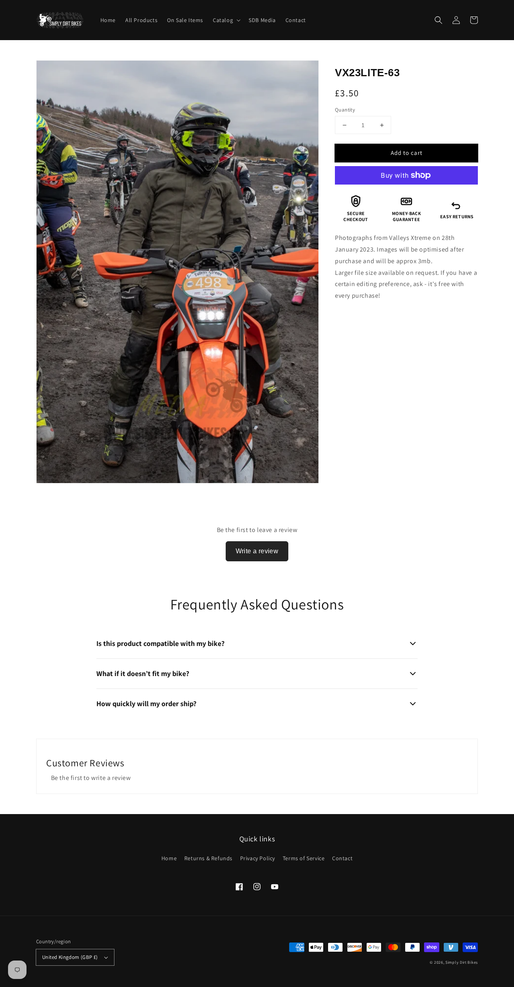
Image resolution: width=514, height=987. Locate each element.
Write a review (257, 551)
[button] (438, 20)
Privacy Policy (257, 858)
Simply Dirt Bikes (461, 962)
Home (169, 858)
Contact (342, 858)
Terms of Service (304, 858)
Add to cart (406, 152)
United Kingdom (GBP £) (70, 957)
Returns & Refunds (208, 858)
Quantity (345, 109)
